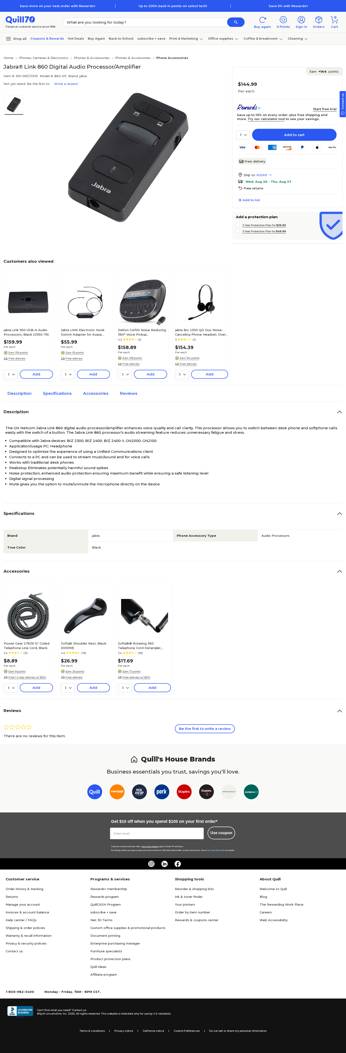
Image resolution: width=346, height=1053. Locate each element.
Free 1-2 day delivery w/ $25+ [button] (27, 677)
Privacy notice (123, 1030)
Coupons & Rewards (47, 38)
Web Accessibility (274, 920)
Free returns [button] (253, 188)
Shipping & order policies (25, 928)
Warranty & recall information (29, 935)
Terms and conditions (149, 846)
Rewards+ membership (108, 889)
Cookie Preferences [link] (187, 1030)
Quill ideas (98, 967)
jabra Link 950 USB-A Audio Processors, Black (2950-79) (26, 332)
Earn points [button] (324, 71)
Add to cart (294, 135)
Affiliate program (103, 974)
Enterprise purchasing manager (115, 943)
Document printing (105, 935)
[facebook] (177, 864)
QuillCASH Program (105, 904)
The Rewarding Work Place (281, 904)
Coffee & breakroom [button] (261, 38)
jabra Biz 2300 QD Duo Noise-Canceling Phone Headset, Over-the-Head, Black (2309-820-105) (201, 332)
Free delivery (255, 161)
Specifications (57, 393)
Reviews (128, 393)
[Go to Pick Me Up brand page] (139, 792)
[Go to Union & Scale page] (229, 792)
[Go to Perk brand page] (162, 792)
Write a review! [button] (66, 84)
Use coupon (221, 833)
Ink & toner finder (189, 897)
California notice (153, 1030)
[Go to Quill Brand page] (95, 792)
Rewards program (104, 897)
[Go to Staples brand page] (184, 792)
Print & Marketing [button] (183, 38)
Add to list (251, 200)
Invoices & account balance (27, 912)
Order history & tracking (24, 889)
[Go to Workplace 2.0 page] (251, 792)
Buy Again (96, 38)
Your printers (185, 904)
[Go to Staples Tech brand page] (206, 792)
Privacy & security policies (26, 943)
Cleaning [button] (295, 38)
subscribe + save (151, 38)
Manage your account (23, 904)
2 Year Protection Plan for (264, 225)
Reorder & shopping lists (194, 889)
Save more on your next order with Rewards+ (58, 6)
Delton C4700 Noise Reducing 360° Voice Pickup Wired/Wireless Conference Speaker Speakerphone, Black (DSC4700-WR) (142, 332)
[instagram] (151, 864)
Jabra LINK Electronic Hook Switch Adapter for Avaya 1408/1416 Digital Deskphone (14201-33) (83, 332)
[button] (236, 22)
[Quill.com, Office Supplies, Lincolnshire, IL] (20, 1012)
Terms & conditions (92, 1030)
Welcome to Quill (273, 889)
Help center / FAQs (21, 920)
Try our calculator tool (266, 119)
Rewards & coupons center (196, 920)
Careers (266, 912)
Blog (263, 897)
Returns (12, 897)
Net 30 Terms (101, 920)
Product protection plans (110, 959)
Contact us (14, 951)
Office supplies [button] (220, 38)
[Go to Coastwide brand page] (117, 792)
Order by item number (192, 912)
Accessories (96, 393)
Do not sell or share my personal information (238, 1030)
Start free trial (325, 109)
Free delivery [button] (16, 358)
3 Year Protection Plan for (264, 231)
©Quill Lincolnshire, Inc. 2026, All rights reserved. (68, 1013)
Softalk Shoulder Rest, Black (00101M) (83, 645)
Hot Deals (76, 38)
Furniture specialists (106, 951)
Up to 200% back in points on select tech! (173, 6)
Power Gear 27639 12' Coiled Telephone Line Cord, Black (26, 645)
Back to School (121, 38)
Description (19, 393)
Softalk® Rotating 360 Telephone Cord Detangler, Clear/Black (139, 645)
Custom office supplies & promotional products (127, 928)
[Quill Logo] (20, 19)
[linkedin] (164, 864)
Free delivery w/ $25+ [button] (137, 677)
